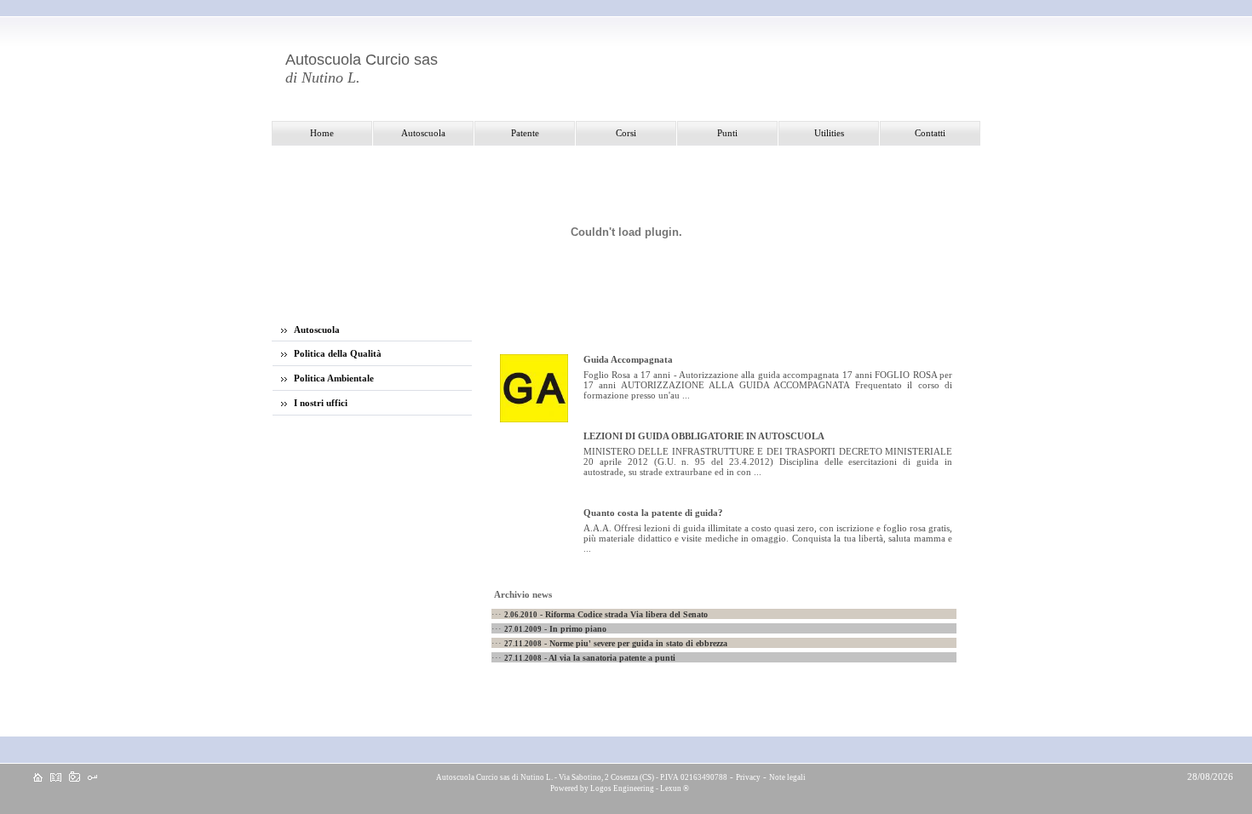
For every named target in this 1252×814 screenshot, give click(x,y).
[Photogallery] (74, 778)
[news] (55, 778)
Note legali (787, 777)
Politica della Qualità (336, 353)
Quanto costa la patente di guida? (653, 512)
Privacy (748, 777)
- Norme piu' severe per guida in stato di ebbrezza (615, 643)
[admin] (92, 778)
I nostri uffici (319, 403)
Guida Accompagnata (628, 359)
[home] (38, 778)
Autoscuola (315, 329)
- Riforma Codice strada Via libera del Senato (606, 614)
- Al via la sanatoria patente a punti (589, 657)
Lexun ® (674, 788)
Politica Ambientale (332, 378)
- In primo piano (555, 628)
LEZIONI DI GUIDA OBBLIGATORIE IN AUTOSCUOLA (703, 436)
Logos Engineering (622, 788)
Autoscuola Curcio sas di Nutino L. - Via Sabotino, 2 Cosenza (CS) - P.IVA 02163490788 (580, 777)
